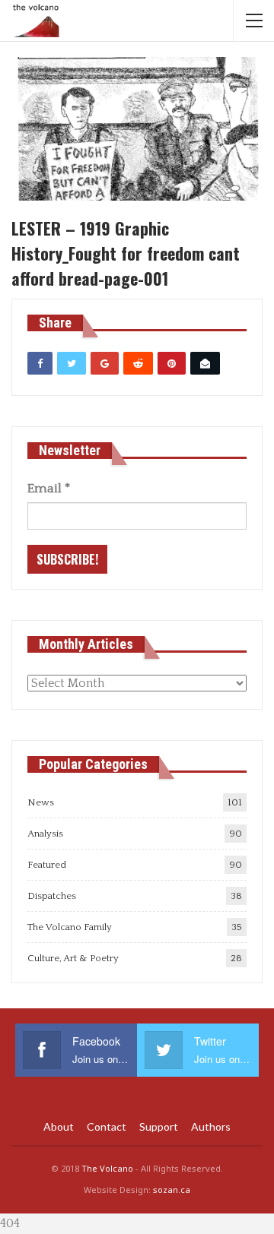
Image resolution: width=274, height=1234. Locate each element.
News (40, 802)
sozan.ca (171, 1189)
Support (158, 1126)
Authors (211, 1126)
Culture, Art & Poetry (73, 958)
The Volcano (107, 1168)
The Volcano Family (69, 927)
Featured (46, 864)
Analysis (45, 833)
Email (48, 488)
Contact (106, 1126)
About (58, 1126)
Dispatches (51, 896)
